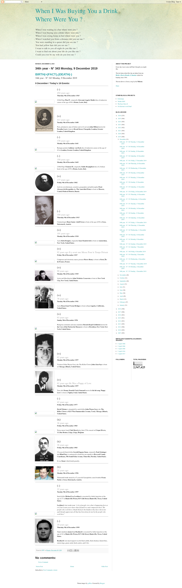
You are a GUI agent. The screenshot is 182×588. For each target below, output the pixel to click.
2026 (119, 115)
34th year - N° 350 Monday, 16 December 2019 (131, 209)
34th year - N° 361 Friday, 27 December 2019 (132, 160)
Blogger (102, 583)
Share (117, 86)
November (123, 275)
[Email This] (68, 550)
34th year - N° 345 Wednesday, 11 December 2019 (132, 231)
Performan (121, 99)
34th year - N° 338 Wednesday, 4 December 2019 (132, 260)
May (121, 293)
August (122, 284)
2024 (119, 121)
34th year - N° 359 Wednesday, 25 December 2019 (132, 169)
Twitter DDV (121, 101)
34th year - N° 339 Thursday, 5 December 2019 (131, 255)
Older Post (104, 566)
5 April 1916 (121, 351)
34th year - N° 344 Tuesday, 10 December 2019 (131, 235)
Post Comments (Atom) (50, 570)
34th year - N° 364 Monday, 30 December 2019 (131, 147)
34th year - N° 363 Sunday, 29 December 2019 (131, 152)
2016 (119, 315)
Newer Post (39, 566)
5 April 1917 (121, 354)
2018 (119, 309)
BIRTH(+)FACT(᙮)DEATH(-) (53, 74)
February (122, 302)
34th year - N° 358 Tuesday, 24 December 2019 (131, 173)
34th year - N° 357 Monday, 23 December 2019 (131, 178)
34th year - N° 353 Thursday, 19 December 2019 (132, 195)
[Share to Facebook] (75, 550)
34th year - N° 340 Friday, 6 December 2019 (132, 251)
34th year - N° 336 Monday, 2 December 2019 (131, 267)
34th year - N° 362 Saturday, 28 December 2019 (131, 157)
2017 (119, 312)
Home (72, 566)
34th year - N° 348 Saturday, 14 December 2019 (131, 218)
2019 (119, 137)
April (121, 296)
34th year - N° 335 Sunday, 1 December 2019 (132, 271)
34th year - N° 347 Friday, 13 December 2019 (132, 222)
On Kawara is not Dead (124, 106)
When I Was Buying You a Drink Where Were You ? (76, 14)
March (122, 299)
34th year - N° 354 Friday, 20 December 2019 (132, 191)
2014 (119, 321)
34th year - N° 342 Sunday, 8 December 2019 (132, 244)
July (121, 287)
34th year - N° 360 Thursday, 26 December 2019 (132, 164)
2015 (119, 318)
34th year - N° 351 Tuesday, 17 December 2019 (131, 204)
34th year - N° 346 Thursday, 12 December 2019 (132, 226)
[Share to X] (73, 550)
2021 (119, 131)
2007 (119, 333)
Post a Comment (43, 562)
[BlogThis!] (71, 550)
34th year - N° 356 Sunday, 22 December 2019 (131, 183)
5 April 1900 (121, 344)
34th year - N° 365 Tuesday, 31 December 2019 (131, 142)
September (123, 281)
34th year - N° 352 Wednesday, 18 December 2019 (132, 200)
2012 (119, 327)
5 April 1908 (121, 346)
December (123, 139)
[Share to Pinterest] (78, 550)
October (122, 278)
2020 (119, 133)
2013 (119, 324)
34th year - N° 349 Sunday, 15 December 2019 (131, 214)
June (121, 290)
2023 (119, 124)
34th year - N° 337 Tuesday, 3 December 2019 (133, 264)
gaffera (90, 583)
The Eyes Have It (123, 104)
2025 (119, 118)
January (122, 305)
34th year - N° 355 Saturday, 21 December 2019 (131, 187)
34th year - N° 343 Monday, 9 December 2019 (131, 240)
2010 (119, 330)
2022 (119, 127)
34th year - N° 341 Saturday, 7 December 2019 (131, 248)
